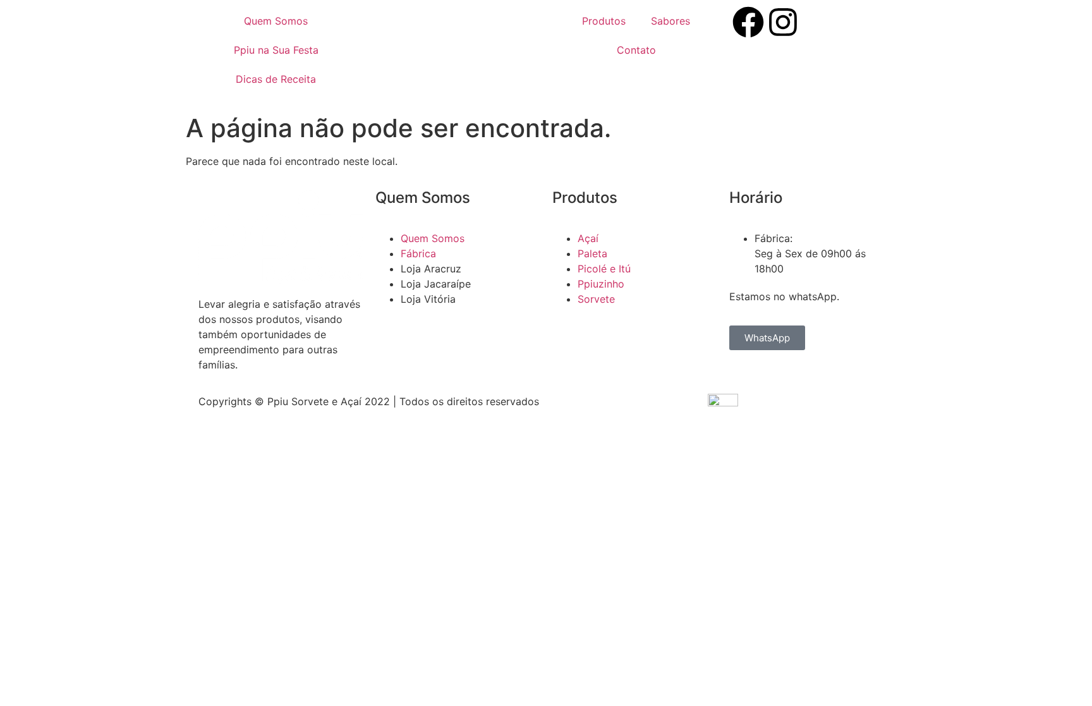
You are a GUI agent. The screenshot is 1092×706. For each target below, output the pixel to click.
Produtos (604, 21)
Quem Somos (276, 21)
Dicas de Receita (276, 79)
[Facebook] (748, 22)
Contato (636, 50)
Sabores (670, 21)
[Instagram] (783, 22)
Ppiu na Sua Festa (276, 50)
